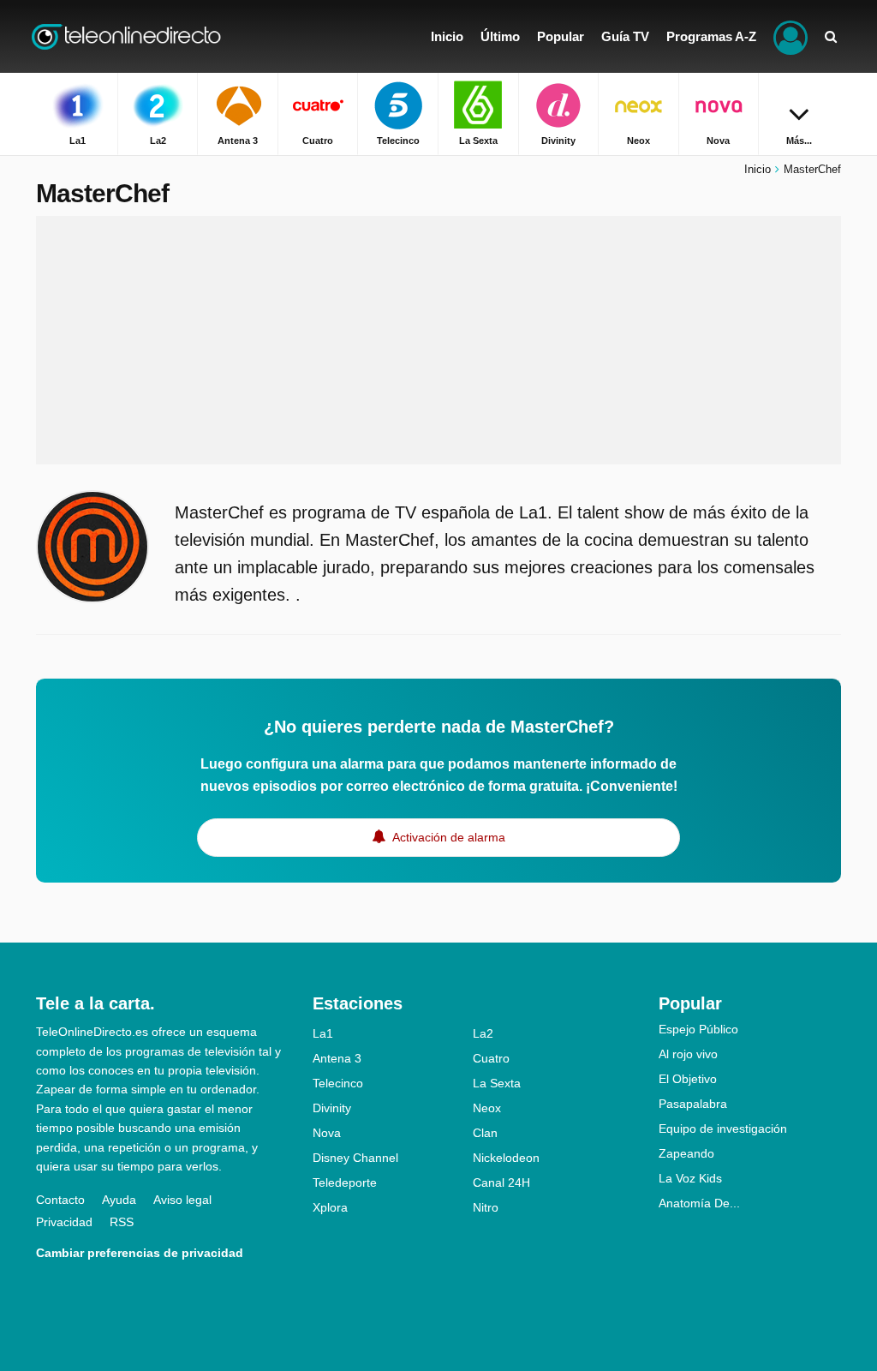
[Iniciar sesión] (790, 36)
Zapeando (686, 1153)
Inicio (757, 169)
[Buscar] (830, 36)
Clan (485, 1133)
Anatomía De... (699, 1203)
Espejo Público (698, 1029)
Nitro (485, 1207)
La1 (323, 1033)
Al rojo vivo (688, 1054)
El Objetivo (688, 1079)
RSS (122, 1222)
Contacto (60, 1199)
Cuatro (491, 1058)
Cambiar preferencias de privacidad (139, 1253)
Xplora (330, 1207)
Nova (327, 1133)
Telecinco (338, 1083)
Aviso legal (182, 1199)
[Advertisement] (438, 340)
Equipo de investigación (723, 1128)
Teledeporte (345, 1182)
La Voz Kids (690, 1178)
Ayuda (119, 1199)
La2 (483, 1033)
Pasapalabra (693, 1104)
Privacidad (64, 1222)
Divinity (332, 1108)
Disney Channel (355, 1157)
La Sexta (497, 1083)
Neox (487, 1108)
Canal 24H (501, 1182)
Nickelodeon (506, 1157)
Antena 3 (337, 1058)
